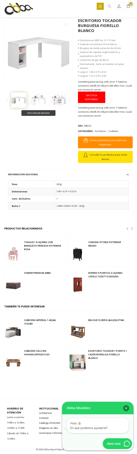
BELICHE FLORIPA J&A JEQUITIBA (106, 320)
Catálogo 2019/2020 (49, 422)
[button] (128, 6)
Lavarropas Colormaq (51, 433)
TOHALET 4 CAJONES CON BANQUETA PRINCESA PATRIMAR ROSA (42, 246)
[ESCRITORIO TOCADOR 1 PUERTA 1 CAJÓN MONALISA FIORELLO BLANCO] (78, 357)
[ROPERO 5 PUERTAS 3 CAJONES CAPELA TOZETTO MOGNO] (78, 279)
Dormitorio (100, 131)
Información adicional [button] (23, 174)
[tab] (68, 174)
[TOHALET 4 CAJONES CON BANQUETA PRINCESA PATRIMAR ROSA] (13, 249)
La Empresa (45, 412)
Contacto (44, 417)
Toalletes (113, 131)
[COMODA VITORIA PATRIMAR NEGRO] (78, 249)
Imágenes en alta (48, 428)
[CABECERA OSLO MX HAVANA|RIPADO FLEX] (13, 357)
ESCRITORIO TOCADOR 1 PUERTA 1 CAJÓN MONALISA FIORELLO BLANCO (107, 354)
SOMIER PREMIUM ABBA (37, 272)
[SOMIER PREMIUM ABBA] (13, 279)
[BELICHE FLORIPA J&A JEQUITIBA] (78, 327)
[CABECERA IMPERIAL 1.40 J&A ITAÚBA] (13, 327)
